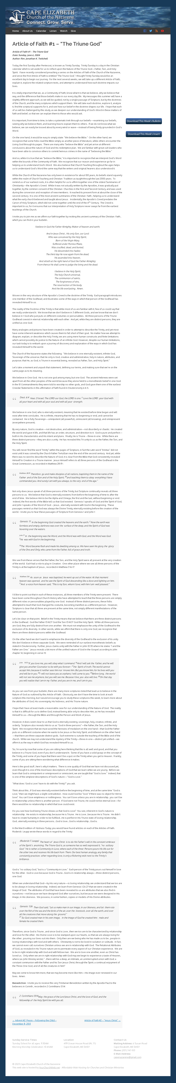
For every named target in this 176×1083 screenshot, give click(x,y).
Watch (63, 31)
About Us (27, 31)
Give (73, 31)
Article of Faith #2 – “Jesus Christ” (102, 1020)
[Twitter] (151, 31)
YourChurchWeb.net (49, 1067)
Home (15, 31)
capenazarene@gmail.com (127, 1057)
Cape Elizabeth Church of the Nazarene (42, 17)
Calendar (41, 31)
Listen (53, 31)
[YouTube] (162, 31)
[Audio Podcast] (157, 31)
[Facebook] (145, 31)
